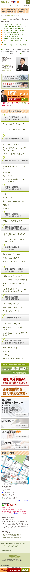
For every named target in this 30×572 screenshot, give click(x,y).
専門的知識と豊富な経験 (12, 254)
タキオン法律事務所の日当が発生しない (14, 284)
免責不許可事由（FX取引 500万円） (13, 28)
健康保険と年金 (8, 208)
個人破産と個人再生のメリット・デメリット (13, 180)
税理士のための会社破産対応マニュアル (12, 534)
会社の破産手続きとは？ (12, 144)
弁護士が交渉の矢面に (11, 258)
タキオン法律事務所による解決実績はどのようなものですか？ (15, 49)
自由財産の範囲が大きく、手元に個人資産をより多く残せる (15, 290)
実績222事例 (6, 19)
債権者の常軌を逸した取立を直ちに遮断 (15, 45)
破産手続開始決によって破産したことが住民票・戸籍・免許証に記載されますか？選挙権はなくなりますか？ (15, 51)
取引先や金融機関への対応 (12, 221)
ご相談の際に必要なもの (12, 324)
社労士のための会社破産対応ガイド (11, 535)
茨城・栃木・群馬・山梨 (7, 550)
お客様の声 (10, 15)
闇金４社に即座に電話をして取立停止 (14, 30)
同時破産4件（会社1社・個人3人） (13, 36)
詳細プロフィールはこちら (8, 70)
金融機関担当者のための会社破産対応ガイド (13, 537)
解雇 (4, 194)
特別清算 (6, 351)
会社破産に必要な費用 (11, 304)
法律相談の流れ (22, 103)
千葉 (16, 546)
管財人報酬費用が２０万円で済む (15, 276)
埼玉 (12, 546)
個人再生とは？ (8, 176)
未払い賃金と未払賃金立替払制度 (15, 201)
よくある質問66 (16, 5)
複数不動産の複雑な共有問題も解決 (13, 38)
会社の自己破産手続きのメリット (14, 125)
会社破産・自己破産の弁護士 (6, 5)
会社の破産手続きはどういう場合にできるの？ (14, 149)
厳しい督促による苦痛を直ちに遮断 (13, 32)
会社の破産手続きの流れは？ (13, 154)
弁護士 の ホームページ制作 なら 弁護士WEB (15, 567)
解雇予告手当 (7, 198)
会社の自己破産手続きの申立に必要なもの (15, 328)
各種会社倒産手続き (10, 348)
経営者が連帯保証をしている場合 (14, 167)
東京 (3, 546)
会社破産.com (7, 65)
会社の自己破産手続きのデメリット (14, 131)
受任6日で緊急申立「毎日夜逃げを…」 (14, 26)
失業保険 (6, 205)
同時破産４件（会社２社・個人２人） (14, 34)
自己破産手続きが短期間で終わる (15, 280)
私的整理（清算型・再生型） (13, 358)
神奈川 (7, 546)
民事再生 (6, 355)
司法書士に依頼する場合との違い (14, 262)
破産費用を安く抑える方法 (12, 307)
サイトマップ (4, 563)
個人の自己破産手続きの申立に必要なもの (15, 334)
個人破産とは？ (8, 172)
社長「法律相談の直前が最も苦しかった (15, 24)
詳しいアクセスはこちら (22, 500)
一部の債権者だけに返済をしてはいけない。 (14, 235)
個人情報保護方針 (5, 565)
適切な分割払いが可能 (11, 311)
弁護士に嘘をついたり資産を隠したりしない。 (14, 240)
